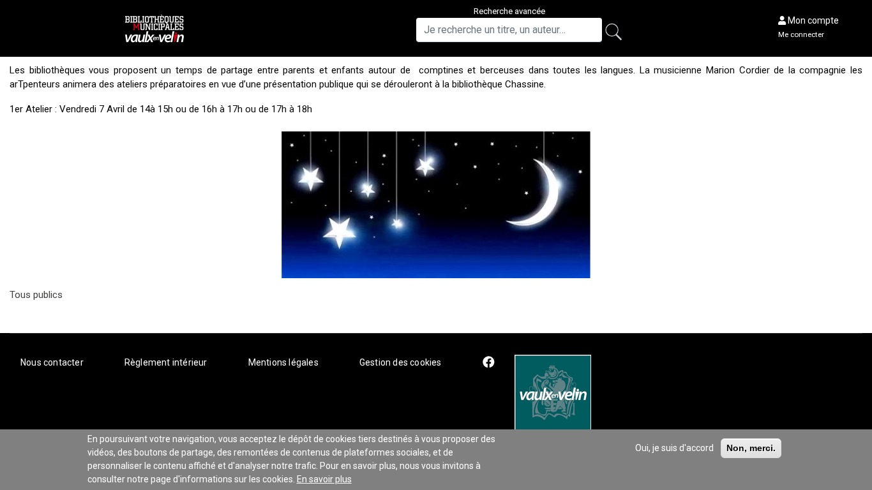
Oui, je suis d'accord (674, 448)
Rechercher (618, 33)
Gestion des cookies (400, 362)
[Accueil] (156, 28)
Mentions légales (283, 362)
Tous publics (36, 295)
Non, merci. (751, 448)
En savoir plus (324, 479)
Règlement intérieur (165, 362)
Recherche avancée (509, 11)
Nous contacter (52, 362)
